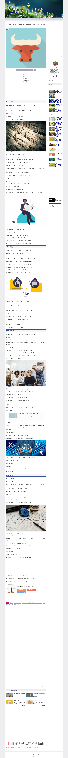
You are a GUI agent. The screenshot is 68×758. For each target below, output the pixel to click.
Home (28, 754)
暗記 (37, 602)
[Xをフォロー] (55, 76)
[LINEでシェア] (28, 70)
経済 (10, 604)
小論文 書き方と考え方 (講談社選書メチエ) (25, 586)
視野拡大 (14, 604)
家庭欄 (24, 602)
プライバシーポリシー (37, 754)
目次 (24, 74)
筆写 (7, 604)
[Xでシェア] (18, 70)
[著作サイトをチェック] (54, 76)
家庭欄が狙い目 (26, 80)
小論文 (8, 602)
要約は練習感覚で (26, 81)
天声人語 (20, 602)
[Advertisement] (26, 91)
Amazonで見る (21, 589)
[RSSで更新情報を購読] (56, 76)
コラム (12, 602)
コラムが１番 (25, 76)
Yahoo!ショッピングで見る (21, 592)
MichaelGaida (8, 151)
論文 (18, 604)
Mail (31, 754)
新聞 (34, 602)
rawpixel (7, 386)
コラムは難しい (26, 78)
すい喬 (55, 67)
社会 (44, 602)
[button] (33, 70)
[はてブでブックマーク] (23, 70)
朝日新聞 (40, 602)
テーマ (16, 602)
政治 (31, 602)
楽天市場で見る (31, 589)
